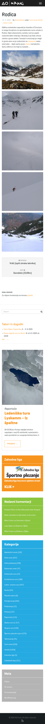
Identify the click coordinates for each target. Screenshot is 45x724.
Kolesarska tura (10, 574)
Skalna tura (8, 623)
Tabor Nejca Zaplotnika (12, 329)
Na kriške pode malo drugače (29, 510)
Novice (6, 590)
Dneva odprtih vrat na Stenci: (15, 333)
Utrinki (40, 20)
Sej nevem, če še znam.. (27, 515)
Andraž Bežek (19, 20)
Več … (5, 339)
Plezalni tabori (9, 596)
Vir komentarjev (10, 692)
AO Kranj (12, 3)
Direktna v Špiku (22, 526)
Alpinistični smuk (10, 552)
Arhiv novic (8, 558)
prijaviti (30, 295)
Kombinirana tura (11, 579)
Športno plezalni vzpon (13, 633)
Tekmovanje (8, 639)
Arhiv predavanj (10, 563)
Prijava (7, 681)
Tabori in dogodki (12, 324)
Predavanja (8, 606)
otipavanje (32, 41)
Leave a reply (7, 23)
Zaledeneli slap (10, 660)
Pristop (7, 612)
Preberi (12, 443)
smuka (27, 44)
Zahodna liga (13, 459)
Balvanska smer (10, 568)
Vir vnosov (8, 687)
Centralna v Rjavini (23, 520)
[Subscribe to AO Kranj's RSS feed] (22, 721)
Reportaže (8, 617)
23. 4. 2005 (6, 20)
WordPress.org (10, 698)
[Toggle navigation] (40, 3)
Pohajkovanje (9, 601)
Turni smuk (33, 20)
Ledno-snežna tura (11, 585)
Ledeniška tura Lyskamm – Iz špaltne (17, 418)
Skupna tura (9, 628)
